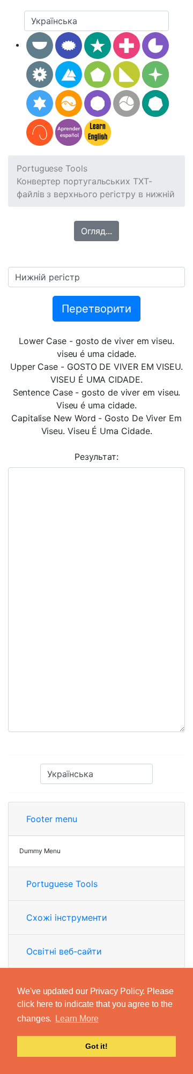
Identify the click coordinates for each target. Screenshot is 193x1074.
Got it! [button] (96, 1046)
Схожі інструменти (66, 917)
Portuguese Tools (52, 168)
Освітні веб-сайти (64, 951)
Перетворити (96, 308)
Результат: (96, 456)
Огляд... (96, 231)
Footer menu (51, 819)
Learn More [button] (76, 1018)
